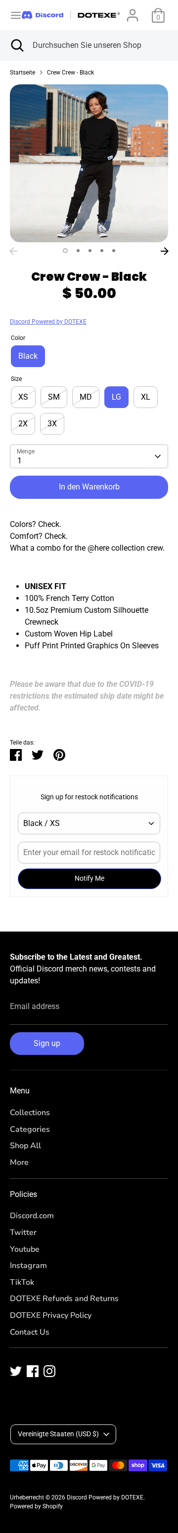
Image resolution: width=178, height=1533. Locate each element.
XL (145, 397)
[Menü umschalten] (11, 15)
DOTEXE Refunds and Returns (64, 1298)
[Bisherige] (13, 251)
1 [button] (65, 250)
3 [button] (90, 250)
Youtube (25, 1249)
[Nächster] (165, 251)
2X (23, 423)
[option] (89, 163)
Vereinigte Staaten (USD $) (58, 1434)
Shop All (25, 1145)
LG (116, 397)
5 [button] (113, 250)
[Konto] (132, 11)
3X (52, 423)
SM (54, 397)
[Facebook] (33, 1371)
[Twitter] (16, 1371)
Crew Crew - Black (70, 72)
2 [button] (78, 250)
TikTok (22, 1282)
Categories (30, 1129)
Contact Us (29, 1332)
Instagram (28, 1265)
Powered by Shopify (36, 1506)
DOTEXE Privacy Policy (50, 1315)
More (19, 1162)
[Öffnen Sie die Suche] (16, 45)
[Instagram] (49, 1371)
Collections (30, 1112)
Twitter (23, 1232)
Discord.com (32, 1215)
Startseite (22, 72)
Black (28, 356)
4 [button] (101, 250)
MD (86, 397)
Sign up (47, 1043)
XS (23, 397)
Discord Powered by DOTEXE (48, 321)
